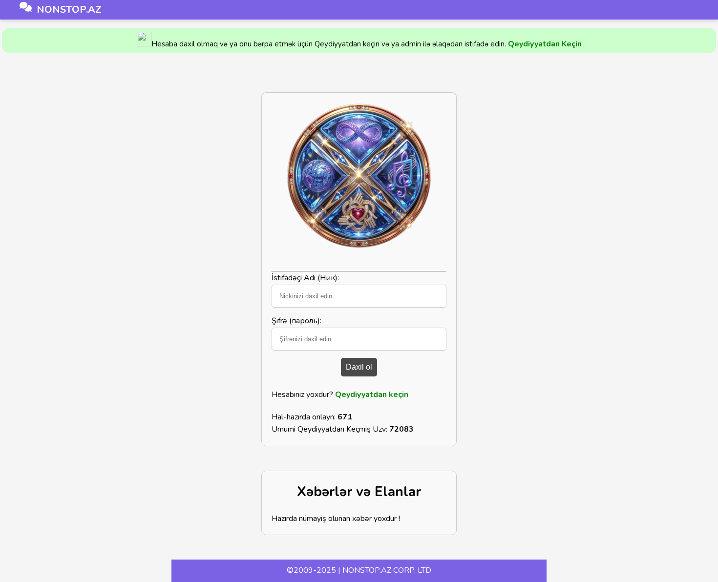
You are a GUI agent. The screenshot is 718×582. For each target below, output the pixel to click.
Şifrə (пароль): (296, 320)
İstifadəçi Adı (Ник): (305, 277)
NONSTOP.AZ (69, 9)
